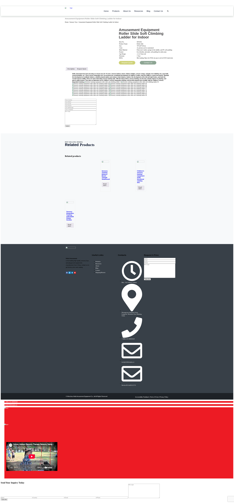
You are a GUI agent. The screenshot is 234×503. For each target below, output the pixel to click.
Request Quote (81, 69)
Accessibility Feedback (142, 397)
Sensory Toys (73, 22)
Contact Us (158, 11)
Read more (104, 184)
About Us (127, 11)
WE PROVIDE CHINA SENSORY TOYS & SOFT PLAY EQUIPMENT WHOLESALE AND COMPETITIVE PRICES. (113, 3)
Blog (148, 11)
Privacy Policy (164, 397)
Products (115, 11)
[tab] (71, 69)
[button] (168, 11)
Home (106, 11)
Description (71, 69)
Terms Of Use (154, 397)
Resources (138, 11)
